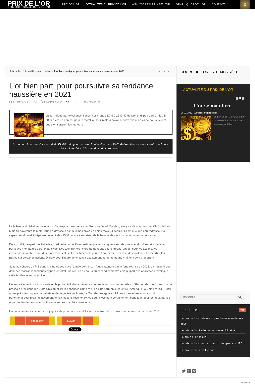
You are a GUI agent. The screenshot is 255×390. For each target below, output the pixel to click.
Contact (218, 4)
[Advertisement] (124, 38)
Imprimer (67, 102)
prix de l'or (95, 102)
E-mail (76, 102)
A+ (160, 71)
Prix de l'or (71, 4)
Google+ (194, 371)
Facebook (189, 371)
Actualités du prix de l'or (105, 4)
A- (169, 71)
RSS (245, 4)
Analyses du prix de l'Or (151, 4)
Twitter (183, 371)
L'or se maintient (213, 105)
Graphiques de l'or (191, 4)
